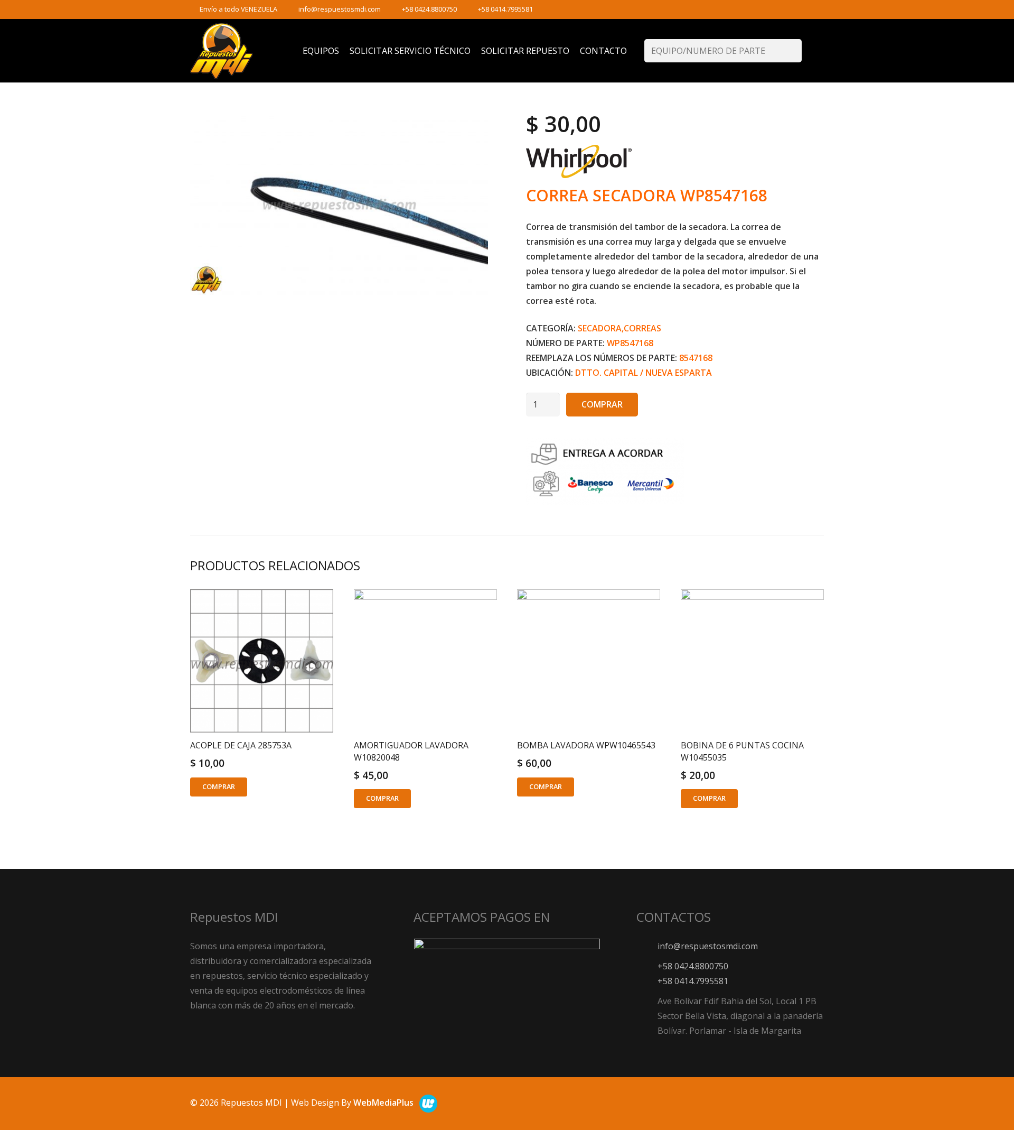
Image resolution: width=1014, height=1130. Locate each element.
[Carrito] (813, 50)
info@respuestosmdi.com (339, 9)
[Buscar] (790, 51)
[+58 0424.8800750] (647, 966)
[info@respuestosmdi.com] (647, 946)
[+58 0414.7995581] (647, 981)
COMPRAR (602, 404)
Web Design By (352, 1102)
